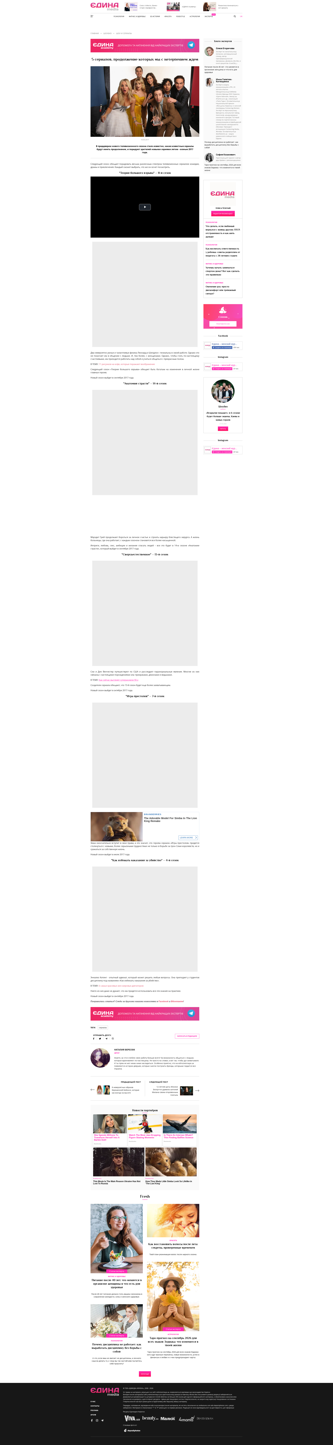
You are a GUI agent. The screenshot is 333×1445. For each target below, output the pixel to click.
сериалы (103, 1027)
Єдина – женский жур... (224, 344)
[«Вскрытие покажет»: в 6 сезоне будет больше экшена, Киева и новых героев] (223, 391)
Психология (117, 1341)
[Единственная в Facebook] (92, 1420)
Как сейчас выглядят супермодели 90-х (118, 680)
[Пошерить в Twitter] (100, 1039)
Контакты (95, 1406)
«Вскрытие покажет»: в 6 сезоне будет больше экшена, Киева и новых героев (223, 416)
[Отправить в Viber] (112, 1039)
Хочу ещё (145, 1374)
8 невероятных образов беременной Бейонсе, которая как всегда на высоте (125, 1090)
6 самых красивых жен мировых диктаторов (121, 985)
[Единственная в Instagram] (97, 1420)
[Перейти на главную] (104, 6)
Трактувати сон (223, 324)
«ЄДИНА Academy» (189, 7)
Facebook (163, 1001)
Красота (173, 1240)
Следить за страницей (223, 347)
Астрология (173, 1334)
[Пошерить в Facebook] (94, 1039)
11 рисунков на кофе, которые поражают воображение (127, 364)
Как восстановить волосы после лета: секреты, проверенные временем (173, 1246)
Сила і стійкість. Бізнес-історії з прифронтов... (149, 6)
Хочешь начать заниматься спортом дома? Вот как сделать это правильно (222, 271)
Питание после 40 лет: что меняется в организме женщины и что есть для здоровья (117, 1284)
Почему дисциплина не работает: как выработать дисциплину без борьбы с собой (117, 1348)
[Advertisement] (145, 517)
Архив (93, 1415)
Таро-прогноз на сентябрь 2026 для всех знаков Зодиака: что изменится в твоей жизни (173, 1342)
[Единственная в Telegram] (102, 1420)
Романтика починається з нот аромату (228, 6)
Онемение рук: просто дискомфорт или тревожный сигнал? (221, 290)
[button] (235, 16)
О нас (93, 1401)
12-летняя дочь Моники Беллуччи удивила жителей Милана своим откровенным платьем (165, 1091)
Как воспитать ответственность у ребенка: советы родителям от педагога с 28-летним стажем (223, 252)
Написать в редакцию (187, 1036)
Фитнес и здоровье (117, 1276)
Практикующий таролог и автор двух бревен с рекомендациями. (228, 159)
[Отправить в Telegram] (106, 1039)
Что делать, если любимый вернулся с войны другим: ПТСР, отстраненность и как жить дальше (223, 232)
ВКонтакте (177, 1001)
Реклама (94, 1410)
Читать (223, 429)
